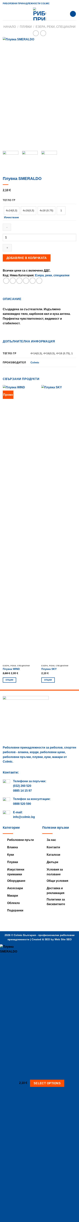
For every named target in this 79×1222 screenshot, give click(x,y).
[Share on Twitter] (19, 281)
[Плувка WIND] (20, 524)
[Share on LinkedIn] (39, 281)
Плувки (26, 26)
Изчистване (11, 217)
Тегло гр (9, 200)
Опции (9, 680)
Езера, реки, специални (56, 26)
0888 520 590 (22, 803)
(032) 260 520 (22, 785)
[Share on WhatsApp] (6, 281)
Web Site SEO (63, 939)
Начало (9, 26)
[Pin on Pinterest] (33, 281)
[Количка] (73, 14)
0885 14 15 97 (22, 790)
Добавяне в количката (26, 258)
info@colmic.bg (24, 816)
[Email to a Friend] (26, 281)
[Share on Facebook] (13, 281)
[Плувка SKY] (58, 524)
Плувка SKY (49, 669)
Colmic (34, 362)
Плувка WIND (11, 669)
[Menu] (5, 13)
